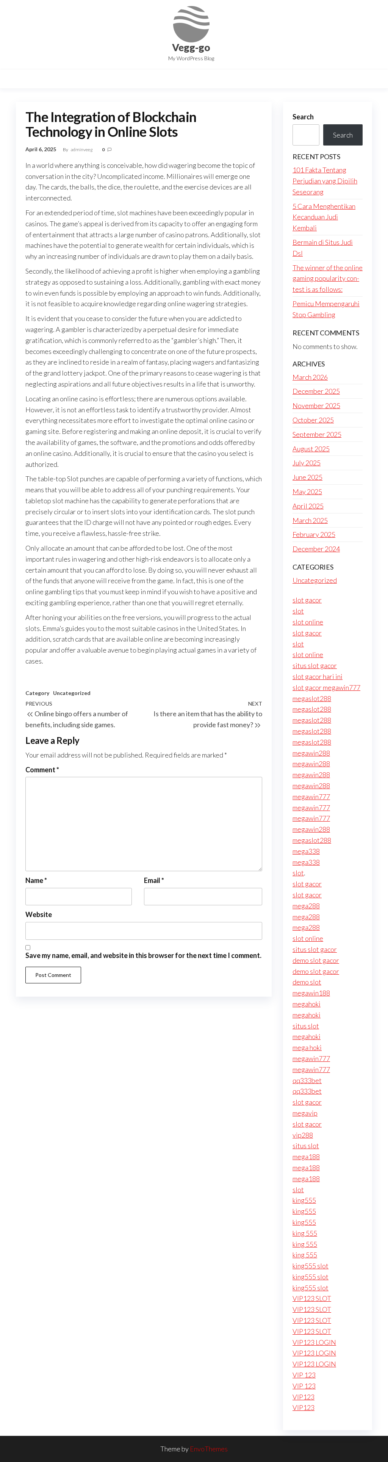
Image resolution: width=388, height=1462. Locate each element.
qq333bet (307, 1080)
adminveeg (82, 149)
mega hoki (307, 1047)
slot (298, 611)
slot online (308, 622)
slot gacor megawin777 (326, 687)
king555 (304, 1200)
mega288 (306, 906)
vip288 (303, 1135)
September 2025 (317, 434)
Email (154, 880)
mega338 (306, 851)
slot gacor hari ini (318, 676)
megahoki (307, 1004)
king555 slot (311, 1266)
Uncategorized (72, 693)
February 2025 (314, 534)
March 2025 (310, 520)
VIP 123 (304, 1375)
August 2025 (311, 449)
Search (303, 117)
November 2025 (316, 405)
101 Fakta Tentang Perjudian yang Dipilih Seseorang (325, 181)
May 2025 (307, 491)
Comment (42, 769)
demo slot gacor (316, 960)
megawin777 (311, 796)
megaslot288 (312, 698)
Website (38, 914)
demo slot (307, 982)
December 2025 (316, 391)
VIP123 (303, 1397)
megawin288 (311, 753)
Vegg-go (191, 47)
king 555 (305, 1233)
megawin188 (311, 993)
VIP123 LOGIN (314, 1342)
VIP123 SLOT (312, 1298)
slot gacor (307, 600)
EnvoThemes (209, 1449)
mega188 (306, 1156)
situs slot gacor (315, 665)
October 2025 (313, 420)
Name (36, 880)
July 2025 (307, 463)
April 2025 (308, 506)
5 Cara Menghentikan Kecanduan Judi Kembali (324, 217)
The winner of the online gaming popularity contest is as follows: (328, 278)
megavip (305, 1113)
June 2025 (307, 477)
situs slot (306, 1026)
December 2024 (316, 549)
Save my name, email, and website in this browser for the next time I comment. (143, 955)
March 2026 (310, 377)
